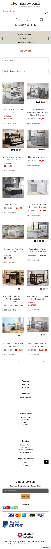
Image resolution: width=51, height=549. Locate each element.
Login (25, 422)
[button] (25, 60)
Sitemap (26, 465)
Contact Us (25, 417)
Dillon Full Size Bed (13, 204)
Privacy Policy (25, 452)
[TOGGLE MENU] (8, 18)
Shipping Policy (25, 445)
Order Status (25, 420)
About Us (25, 385)
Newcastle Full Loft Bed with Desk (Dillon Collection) (13, 298)
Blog (25, 462)
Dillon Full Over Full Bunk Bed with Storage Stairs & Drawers (37, 112)
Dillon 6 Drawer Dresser (37, 157)
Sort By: (6, 71)
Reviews (25, 387)
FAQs (25, 425)
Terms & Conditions (25, 450)
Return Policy (25, 447)
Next (45, 361)
